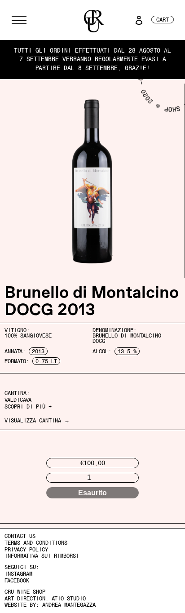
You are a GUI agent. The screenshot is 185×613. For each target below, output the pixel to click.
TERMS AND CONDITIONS (35, 542)
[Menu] (19, 20)
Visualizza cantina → (37, 420)
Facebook (16, 580)
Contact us (19, 536)
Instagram (18, 574)
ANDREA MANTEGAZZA (69, 605)
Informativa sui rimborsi (41, 555)
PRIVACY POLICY (26, 549)
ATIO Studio (69, 598)
